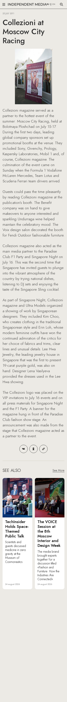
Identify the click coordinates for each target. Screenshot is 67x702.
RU (48, 4)
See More (58, 470)
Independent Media (27, 4)
